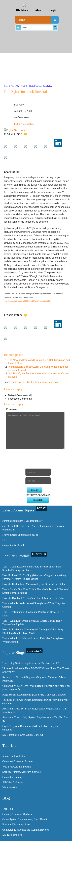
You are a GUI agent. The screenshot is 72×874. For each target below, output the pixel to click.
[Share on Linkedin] (58, 143)
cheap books (18, 382)
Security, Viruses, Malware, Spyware (22, 771)
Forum (37, 867)
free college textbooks (47, 382)
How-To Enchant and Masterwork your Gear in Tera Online (34, 584)
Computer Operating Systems (17, 761)
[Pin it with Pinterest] (48, 149)
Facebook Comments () (21, 398)
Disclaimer (22, 10)
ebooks (30, 382)
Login (52, 10)
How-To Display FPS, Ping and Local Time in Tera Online (33, 598)
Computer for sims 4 (13, 545)
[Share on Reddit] (38, 149)
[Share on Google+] (28, 149)
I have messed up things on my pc (20, 534)
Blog (13, 86)
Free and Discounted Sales (16, 824)
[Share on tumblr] (8, 160)
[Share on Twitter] (18, 149)
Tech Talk (20, 86)
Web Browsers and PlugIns (16, 766)
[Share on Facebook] (8, 149)
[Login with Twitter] (34, 462)
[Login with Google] (34, 467)
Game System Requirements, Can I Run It (24, 819)
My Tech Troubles (12, 834)
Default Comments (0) (20, 395)
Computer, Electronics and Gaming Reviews (25, 829)
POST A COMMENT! (25, 123)
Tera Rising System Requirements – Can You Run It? (30, 663)
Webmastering (9, 787)
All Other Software (12, 782)
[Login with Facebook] (34, 456)
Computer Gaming (12, 777)
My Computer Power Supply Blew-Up (23, 734)
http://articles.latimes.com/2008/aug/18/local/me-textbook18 (27, 301)
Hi (3, 540)
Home (21, 19)
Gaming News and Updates (17, 814)
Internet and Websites (13, 756)
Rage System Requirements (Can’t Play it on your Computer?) (35, 694)
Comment (11, 409)
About (38, 10)
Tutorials (37, 862)
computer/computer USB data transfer (22, 520)
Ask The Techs (37, 870)
